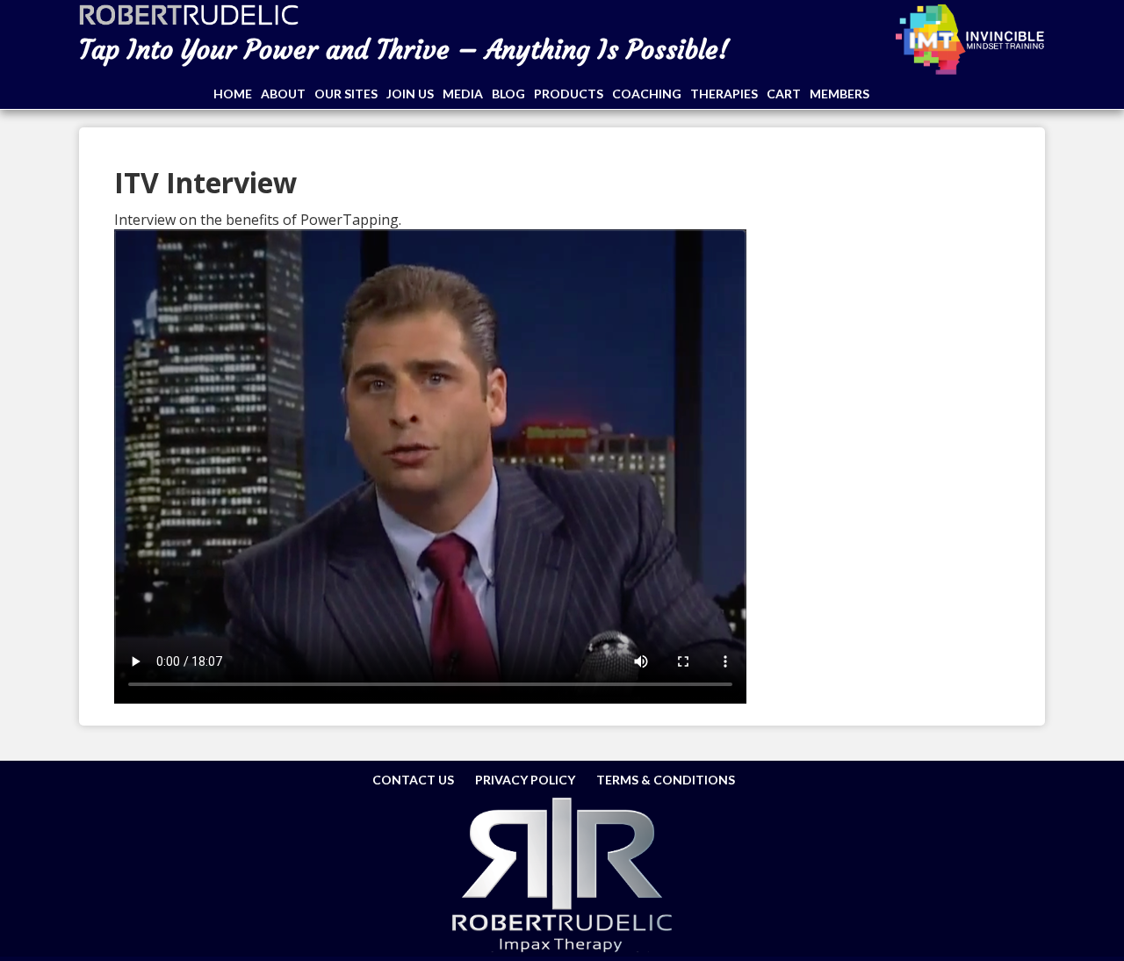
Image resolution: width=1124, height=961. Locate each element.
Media (463, 93)
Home (232, 93)
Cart (784, 93)
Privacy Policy (525, 779)
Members (839, 93)
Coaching (646, 93)
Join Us (410, 93)
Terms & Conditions (665, 779)
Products (568, 93)
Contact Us (413, 779)
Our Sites (346, 93)
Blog (508, 93)
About (283, 93)
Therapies (724, 93)
